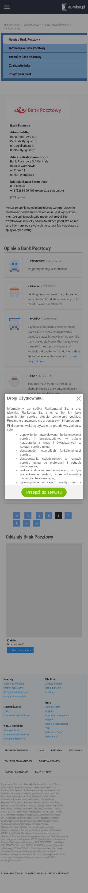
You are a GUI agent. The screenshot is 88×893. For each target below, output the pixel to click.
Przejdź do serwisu (44, 492)
